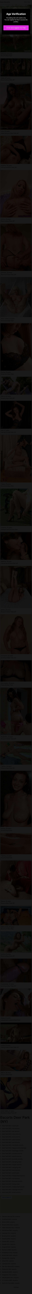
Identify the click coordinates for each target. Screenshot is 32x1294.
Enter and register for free (16, 28)
